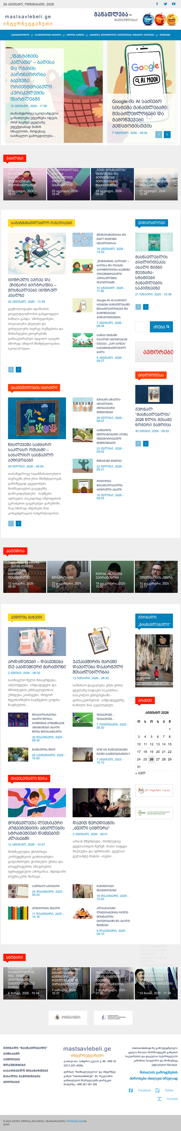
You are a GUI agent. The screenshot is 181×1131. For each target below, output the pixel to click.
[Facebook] (157, 4)
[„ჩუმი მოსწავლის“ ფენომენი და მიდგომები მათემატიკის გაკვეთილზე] (112, 184)
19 (151, 752)
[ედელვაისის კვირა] (156, 577)
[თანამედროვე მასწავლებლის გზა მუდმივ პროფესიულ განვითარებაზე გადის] (24, 983)
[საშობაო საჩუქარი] (18, 891)
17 (139, 752)
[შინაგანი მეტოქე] (83, 466)
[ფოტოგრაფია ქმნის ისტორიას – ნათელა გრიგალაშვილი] (112, 983)
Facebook (144, 1090)
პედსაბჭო (11, 1053)
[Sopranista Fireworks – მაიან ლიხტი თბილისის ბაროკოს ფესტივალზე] (24, 577)
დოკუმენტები (14, 1065)
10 (139, 744)
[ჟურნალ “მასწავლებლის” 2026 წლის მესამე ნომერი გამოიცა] (154, 394)
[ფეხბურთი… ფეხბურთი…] (83, 720)
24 (139, 759)
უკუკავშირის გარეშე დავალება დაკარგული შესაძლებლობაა (98, 666)
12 (151, 744)
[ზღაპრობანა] (68, 577)
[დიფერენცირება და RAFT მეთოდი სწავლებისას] (83, 240)
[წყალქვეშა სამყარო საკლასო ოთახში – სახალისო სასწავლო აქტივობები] (37, 418)
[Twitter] (165, 4)
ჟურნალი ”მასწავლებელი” (25, 1048)
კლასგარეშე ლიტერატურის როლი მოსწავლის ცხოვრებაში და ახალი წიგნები (113, 917)
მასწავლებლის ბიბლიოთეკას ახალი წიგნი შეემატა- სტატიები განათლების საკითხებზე (151, 272)
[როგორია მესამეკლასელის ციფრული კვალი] (83, 486)
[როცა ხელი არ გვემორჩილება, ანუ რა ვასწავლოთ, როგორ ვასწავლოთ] (68, 184)
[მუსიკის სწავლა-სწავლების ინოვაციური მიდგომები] (83, 404)
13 (158, 744)
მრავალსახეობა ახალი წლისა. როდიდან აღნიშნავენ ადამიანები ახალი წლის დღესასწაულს (48, 723)
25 (145, 759)
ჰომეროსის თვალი (46, 908)
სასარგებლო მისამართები (25, 1070)
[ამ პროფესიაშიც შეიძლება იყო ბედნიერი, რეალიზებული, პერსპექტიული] (68, 983)
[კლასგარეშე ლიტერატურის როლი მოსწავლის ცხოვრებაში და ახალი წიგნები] (83, 913)
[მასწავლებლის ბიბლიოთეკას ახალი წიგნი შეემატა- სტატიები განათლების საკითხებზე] (154, 242)
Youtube (172, 1099)
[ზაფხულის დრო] (18, 754)
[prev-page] (158, 134)
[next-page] (167, 134)
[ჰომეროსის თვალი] (18, 913)
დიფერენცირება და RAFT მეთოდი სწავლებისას (111, 239)
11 (145, 744)
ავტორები (11, 1059)
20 (158, 752)
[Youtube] (173, 4)
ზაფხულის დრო (43, 749)
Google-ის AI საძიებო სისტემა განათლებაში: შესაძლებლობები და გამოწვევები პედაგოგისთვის (140, 113)
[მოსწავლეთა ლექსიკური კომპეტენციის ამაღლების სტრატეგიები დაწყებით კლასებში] (37, 802)
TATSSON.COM (74, 1121)
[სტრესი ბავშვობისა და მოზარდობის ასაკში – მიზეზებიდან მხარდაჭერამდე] (24, 184)
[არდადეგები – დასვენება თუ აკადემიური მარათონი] (37, 641)
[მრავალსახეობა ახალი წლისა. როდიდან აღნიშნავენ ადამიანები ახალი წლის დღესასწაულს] (18, 720)
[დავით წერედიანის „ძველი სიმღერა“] (102, 802)
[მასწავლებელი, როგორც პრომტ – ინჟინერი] (156, 184)
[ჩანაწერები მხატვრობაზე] (83, 891)
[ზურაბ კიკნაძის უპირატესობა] (112, 577)
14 (164, 744)
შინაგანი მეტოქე (109, 460)
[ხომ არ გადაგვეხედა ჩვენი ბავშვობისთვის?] (83, 754)
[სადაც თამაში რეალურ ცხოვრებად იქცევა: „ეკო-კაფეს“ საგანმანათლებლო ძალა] (83, 340)
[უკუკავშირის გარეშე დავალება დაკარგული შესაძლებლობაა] (102, 641)
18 (145, 752)
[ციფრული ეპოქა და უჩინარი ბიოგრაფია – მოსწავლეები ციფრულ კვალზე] (37, 253)
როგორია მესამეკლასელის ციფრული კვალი (110, 485)
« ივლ (140, 773)
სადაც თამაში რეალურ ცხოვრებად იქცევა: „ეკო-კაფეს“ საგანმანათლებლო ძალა (112, 344)
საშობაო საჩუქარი (46, 886)
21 (164, 752)
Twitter (169, 1090)
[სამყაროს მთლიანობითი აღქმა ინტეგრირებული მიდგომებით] (83, 435)
